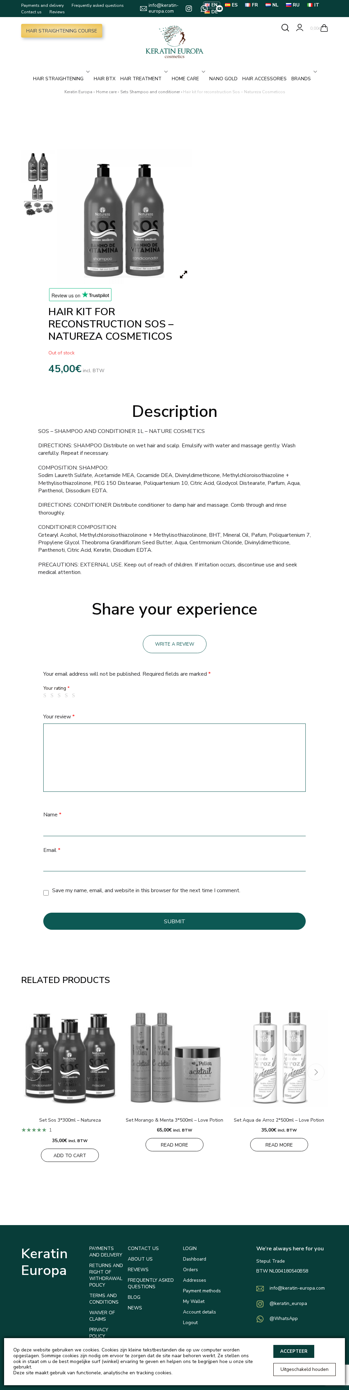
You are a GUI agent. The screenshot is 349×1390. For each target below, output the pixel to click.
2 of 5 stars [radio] (53, 695)
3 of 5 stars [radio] (60, 695)
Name (52, 814)
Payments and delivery (42, 5)
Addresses (194, 1280)
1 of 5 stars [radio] (46, 695)
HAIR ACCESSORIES (264, 78)
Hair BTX (105, 78)
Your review (59, 716)
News (135, 1308)
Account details (199, 1312)
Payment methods (202, 1291)
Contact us (31, 12)
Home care (185, 78)
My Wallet (193, 1301)
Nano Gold (223, 78)
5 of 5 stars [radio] (74, 695)
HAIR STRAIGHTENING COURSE (61, 31)
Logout (190, 1322)
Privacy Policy (98, 1332)
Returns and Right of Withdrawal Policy (106, 1275)
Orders (190, 1269)
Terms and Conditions (104, 1298)
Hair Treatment (141, 78)
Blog (134, 1297)
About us (140, 1259)
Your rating (56, 688)
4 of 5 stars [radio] (67, 695)
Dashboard (194, 1259)
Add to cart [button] (70, 1155)
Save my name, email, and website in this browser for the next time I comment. (146, 890)
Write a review (174, 644)
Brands (301, 78)
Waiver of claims (102, 1315)
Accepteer (293, 1351)
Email (51, 850)
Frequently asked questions (98, 5)
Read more (174, 1145)
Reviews (57, 12)
